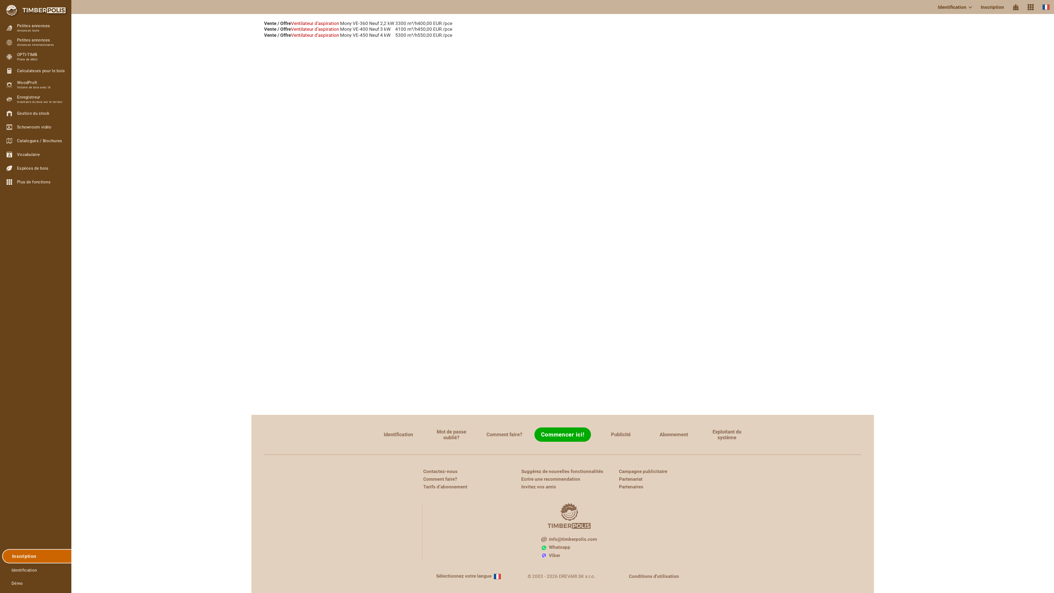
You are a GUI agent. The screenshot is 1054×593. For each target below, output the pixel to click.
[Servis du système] (1030, 7)
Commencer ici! (563, 434)
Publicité (621, 434)
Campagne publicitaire (643, 471)
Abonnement (674, 434)
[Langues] (1046, 7)
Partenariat (631, 479)
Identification (952, 7)
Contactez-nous (440, 471)
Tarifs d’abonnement (445, 486)
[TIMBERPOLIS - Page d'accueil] (35, 10)
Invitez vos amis (538, 486)
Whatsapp (559, 547)
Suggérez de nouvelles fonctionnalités (562, 471)
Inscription (992, 7)
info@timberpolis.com (573, 539)
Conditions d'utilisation (654, 576)
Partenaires (631, 486)
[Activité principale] (1015, 7)
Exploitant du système (727, 434)
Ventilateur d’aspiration (315, 23)
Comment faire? (504, 434)
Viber (554, 555)
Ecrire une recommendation (550, 479)
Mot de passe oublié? (451, 434)
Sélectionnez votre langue (464, 576)
